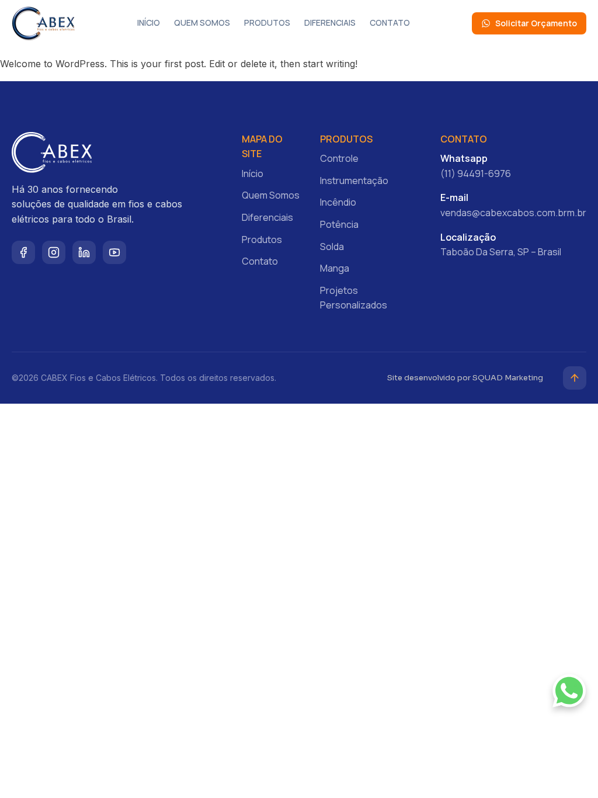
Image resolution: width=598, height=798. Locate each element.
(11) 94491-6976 (475, 173)
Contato (390, 22)
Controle (339, 158)
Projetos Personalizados (353, 298)
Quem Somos (202, 22)
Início (148, 22)
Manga (334, 268)
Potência (339, 224)
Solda (332, 246)
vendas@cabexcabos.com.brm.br (513, 212)
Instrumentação (354, 180)
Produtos (267, 22)
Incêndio (338, 202)
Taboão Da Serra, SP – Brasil (500, 251)
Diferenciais (330, 22)
